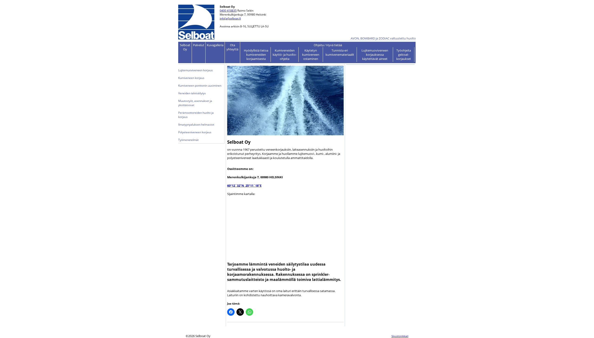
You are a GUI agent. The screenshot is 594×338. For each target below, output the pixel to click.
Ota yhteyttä (232, 47)
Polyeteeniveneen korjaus (194, 132)
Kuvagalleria (215, 45)
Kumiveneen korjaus (191, 78)
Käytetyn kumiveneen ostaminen (310, 54)
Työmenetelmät (188, 140)
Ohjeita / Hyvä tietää (328, 45)
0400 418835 (228, 11)
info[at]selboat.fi (230, 18)
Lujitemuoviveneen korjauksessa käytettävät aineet (375, 54)
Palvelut (198, 45)
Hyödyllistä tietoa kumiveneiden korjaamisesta (256, 54)
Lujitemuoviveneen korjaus (195, 70)
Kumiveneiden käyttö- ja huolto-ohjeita (285, 54)
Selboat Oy (185, 47)
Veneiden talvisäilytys (192, 93)
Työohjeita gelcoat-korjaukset (403, 54)
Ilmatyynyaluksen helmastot (196, 124)
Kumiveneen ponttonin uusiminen (199, 85)
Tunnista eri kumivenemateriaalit (340, 52)
